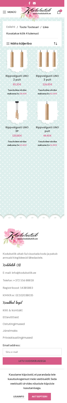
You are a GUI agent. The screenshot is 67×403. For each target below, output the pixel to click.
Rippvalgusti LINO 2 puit (17, 77)
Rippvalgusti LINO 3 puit (47, 77)
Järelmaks (10, 331)
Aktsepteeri (39, 396)
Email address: (11, 345)
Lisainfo (19, 396)
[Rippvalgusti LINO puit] (47, 110)
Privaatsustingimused (18, 338)
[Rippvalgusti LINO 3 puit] (47, 58)
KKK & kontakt (13, 310)
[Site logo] (36, 12)
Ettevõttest (11, 317)
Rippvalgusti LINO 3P (17, 129)
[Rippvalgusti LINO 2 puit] (17, 58)
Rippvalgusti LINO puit (47, 129)
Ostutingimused (14, 324)
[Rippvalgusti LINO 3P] (17, 110)
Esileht (10, 27)
